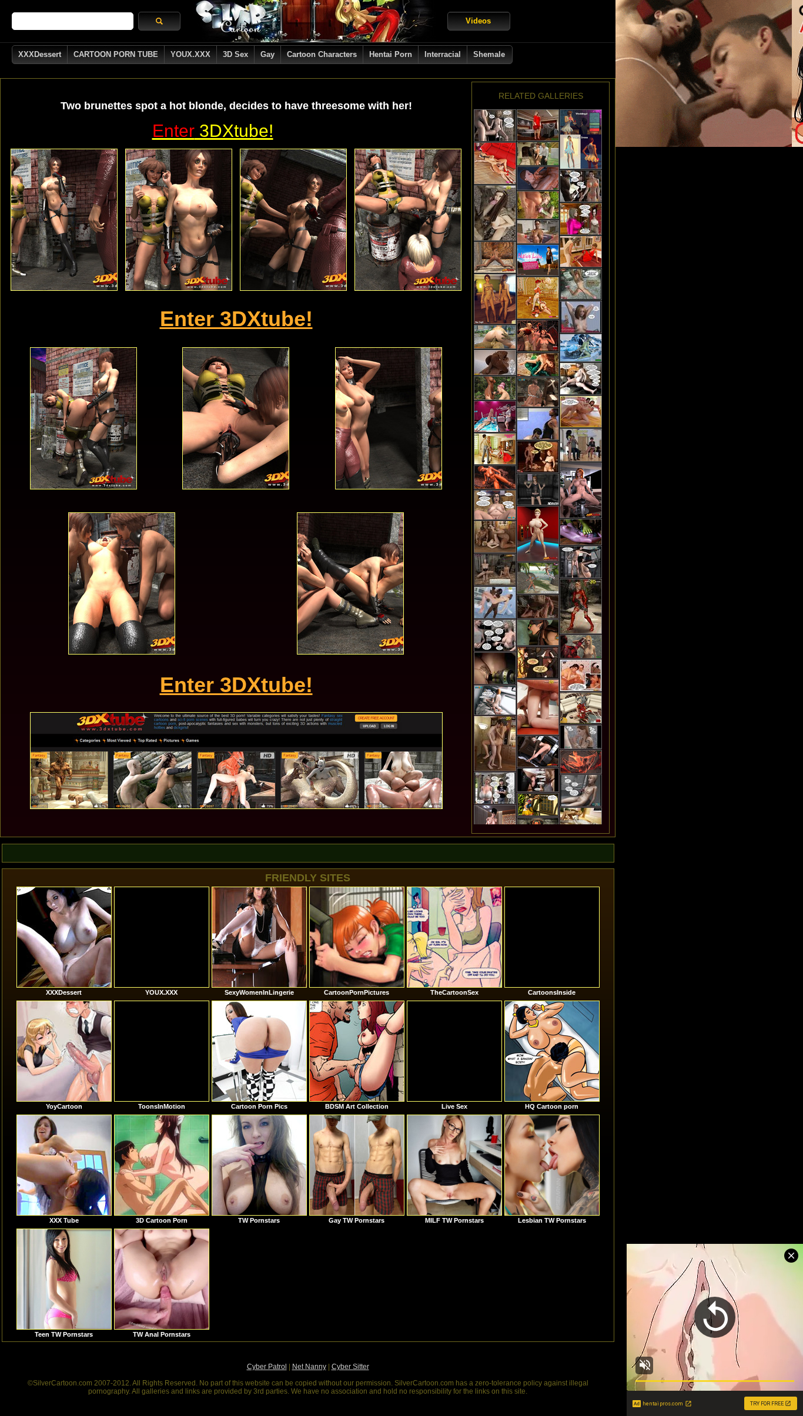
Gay (267, 54)
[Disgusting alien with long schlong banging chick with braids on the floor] (538, 178)
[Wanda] (538, 489)
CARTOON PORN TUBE (115, 54)
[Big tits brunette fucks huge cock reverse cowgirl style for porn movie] (581, 675)
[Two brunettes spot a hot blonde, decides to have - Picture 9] (350, 583)
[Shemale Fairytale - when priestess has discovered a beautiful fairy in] (538, 578)
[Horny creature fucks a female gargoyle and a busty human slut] (538, 336)
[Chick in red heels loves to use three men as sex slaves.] (495, 163)
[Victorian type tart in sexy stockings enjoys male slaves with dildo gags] (538, 298)
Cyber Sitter (350, 1367)
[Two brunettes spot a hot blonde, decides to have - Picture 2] (178, 220)
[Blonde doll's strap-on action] (581, 317)
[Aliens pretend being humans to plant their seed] (581, 562)
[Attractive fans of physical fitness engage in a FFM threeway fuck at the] (581, 490)
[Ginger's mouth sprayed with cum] (581, 737)
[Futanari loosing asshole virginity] (538, 232)
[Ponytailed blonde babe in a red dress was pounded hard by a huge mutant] (581, 251)
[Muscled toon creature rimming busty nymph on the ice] (581, 348)
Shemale (489, 54)
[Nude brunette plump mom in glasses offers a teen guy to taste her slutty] (495, 505)
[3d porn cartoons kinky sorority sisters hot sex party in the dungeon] (495, 569)
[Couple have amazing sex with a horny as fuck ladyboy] (495, 449)
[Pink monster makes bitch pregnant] (495, 125)
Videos (478, 20)
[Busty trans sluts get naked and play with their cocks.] (538, 534)
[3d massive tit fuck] (495, 537)
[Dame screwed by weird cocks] (495, 668)
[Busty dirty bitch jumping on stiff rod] (495, 635)
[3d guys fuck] (495, 602)
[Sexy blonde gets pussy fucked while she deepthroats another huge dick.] (538, 707)
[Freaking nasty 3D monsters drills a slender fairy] (538, 632)
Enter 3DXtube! (236, 319)
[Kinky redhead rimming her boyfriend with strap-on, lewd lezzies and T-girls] (581, 139)
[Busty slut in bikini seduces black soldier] (581, 186)
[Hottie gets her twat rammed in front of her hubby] (581, 708)
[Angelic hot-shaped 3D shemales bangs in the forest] (495, 388)
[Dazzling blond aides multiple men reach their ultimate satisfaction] (538, 392)
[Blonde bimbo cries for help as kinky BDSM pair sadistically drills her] (538, 457)
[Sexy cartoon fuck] (581, 606)
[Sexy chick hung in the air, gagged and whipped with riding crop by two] (581, 284)
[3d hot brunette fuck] (495, 743)
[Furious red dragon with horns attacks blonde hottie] (581, 647)
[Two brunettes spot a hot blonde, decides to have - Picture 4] (407, 220)
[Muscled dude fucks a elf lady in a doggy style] (538, 205)
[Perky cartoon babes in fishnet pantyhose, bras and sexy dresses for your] (495, 299)
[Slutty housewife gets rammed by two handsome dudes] (538, 154)
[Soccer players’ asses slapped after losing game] (581, 445)
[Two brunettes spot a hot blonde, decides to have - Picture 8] (121, 583)
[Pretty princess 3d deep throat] (538, 607)
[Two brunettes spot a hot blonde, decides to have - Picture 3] (293, 220)
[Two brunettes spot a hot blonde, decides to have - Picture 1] (64, 220)
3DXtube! (212, 130)
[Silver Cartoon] (313, 21)
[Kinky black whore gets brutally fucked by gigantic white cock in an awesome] (495, 362)
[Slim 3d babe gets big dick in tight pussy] (538, 780)
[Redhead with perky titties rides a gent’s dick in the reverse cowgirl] (495, 700)
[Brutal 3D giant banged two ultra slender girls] (581, 532)
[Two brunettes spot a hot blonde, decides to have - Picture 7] (388, 418)
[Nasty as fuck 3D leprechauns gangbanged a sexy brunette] (538, 805)
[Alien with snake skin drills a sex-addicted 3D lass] (495, 337)
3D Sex (235, 54)
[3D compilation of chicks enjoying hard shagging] (538, 424)
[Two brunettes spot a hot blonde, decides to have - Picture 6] (235, 418)
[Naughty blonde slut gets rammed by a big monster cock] (538, 125)
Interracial (442, 54)
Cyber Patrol (267, 1367)
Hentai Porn (390, 54)
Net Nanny (309, 1367)
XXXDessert (39, 54)
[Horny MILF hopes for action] (581, 219)
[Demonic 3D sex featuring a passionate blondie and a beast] (581, 762)
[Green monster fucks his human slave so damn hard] (538, 365)
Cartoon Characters (322, 54)
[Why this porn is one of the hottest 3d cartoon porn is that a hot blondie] (581, 411)
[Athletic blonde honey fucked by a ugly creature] (581, 823)
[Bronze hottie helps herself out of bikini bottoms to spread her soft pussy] (495, 257)
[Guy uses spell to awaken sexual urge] (581, 790)
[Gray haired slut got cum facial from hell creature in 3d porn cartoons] (538, 662)
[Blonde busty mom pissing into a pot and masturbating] (581, 379)
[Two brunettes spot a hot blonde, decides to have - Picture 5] (83, 418)
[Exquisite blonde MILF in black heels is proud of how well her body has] (538, 751)
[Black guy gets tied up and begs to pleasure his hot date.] (495, 416)
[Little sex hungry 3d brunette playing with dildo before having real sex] (538, 260)
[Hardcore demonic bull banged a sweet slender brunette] (495, 477)
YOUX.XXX (190, 54)
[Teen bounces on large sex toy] (495, 788)
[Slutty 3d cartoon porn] (495, 213)
